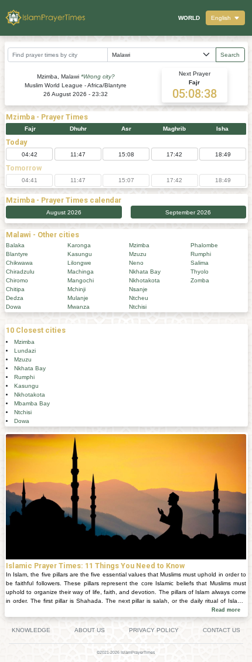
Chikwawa (19, 263)
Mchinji (76, 289)
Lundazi (25, 350)
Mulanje (77, 298)
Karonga (79, 245)
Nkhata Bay (145, 271)
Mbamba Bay (32, 403)
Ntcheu (138, 298)
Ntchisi (138, 306)
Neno (136, 263)
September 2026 (188, 212)
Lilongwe (79, 263)
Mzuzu (138, 254)
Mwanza (78, 306)
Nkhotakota (144, 280)
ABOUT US (89, 630)
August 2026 (63, 212)
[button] (225, 18)
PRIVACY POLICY (154, 630)
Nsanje (138, 289)
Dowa (13, 306)
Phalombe (204, 245)
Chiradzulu (20, 271)
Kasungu (79, 254)
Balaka (15, 245)
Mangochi (80, 280)
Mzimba (139, 245)
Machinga (80, 271)
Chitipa (15, 289)
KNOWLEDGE (31, 630)
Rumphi (200, 254)
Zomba (199, 280)
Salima (199, 263)
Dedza (14, 298)
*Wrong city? (98, 76)
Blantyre (17, 254)
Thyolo (199, 271)
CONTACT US (221, 630)
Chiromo (17, 280)
